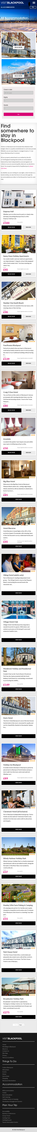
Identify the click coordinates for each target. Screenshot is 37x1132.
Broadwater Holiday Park (13, 999)
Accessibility (6, 1111)
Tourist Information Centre (10, 1122)
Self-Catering (6, 1097)
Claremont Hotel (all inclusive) (15, 811)
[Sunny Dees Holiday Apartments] (18, 244)
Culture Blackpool (7, 1067)
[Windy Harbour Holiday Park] (18, 846)
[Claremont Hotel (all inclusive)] (18, 799)
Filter (33, 7)
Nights (6, 97)
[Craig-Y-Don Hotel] (18, 380)
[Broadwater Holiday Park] (18, 987)
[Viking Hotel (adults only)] (18, 563)
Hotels (4, 1092)
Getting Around (6, 1120)
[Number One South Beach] (18, 291)
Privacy (4, 1055)
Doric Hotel (8, 718)
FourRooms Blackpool (12, 345)
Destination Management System (12, 1101)
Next (21, 1025)
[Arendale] (18, 427)
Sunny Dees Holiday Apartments (16, 256)
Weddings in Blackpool (9, 1046)
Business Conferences (8, 1113)
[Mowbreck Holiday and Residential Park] (18, 656)
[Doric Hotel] (18, 706)
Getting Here (6, 1118)
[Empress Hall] (18, 199)
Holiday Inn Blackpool (12, 765)
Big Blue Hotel (9, 481)
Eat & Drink (5, 1076)
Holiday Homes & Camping (10, 1099)
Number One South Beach (13, 303)
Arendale (7, 439)
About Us (5, 1049)
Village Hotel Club (10, 622)
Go (18, 114)
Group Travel (6, 1115)
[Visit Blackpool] (12, 2)
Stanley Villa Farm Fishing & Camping (18, 905)
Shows (4, 1074)
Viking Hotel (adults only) (13, 575)
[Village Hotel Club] (18, 610)
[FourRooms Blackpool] (18, 333)
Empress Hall (8, 211)
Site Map (5, 1053)
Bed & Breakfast (7, 1095)
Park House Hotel (10, 952)
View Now (28, 227)
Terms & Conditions (8, 1057)
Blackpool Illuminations (9, 1080)
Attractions (5, 1069)
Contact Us (5, 1051)
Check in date (8, 89)
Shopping (5, 1078)
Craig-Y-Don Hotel (10, 392)
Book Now (11, 227)
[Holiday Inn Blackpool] (18, 753)
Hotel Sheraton (9, 528)
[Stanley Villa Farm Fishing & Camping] (18, 893)
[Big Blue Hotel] (18, 469)
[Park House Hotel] (18, 940)
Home (4, 1044)
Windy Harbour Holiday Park (14, 858)
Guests (6, 105)
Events (4, 1072)
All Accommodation (8, 1090)
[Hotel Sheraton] (18, 516)
